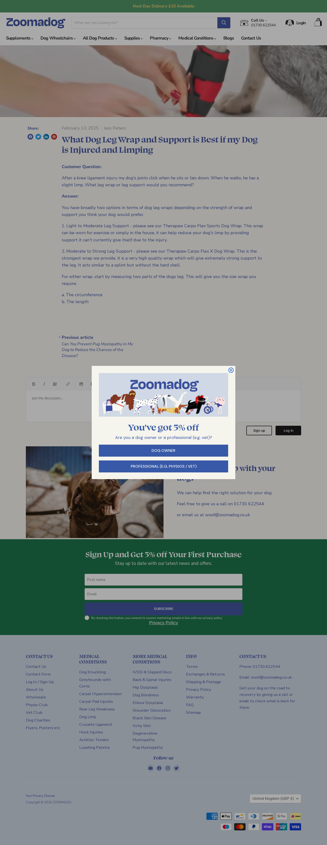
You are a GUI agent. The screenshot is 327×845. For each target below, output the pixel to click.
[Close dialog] (231, 370)
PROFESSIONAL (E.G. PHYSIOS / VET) (164, 466)
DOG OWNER (163, 450)
